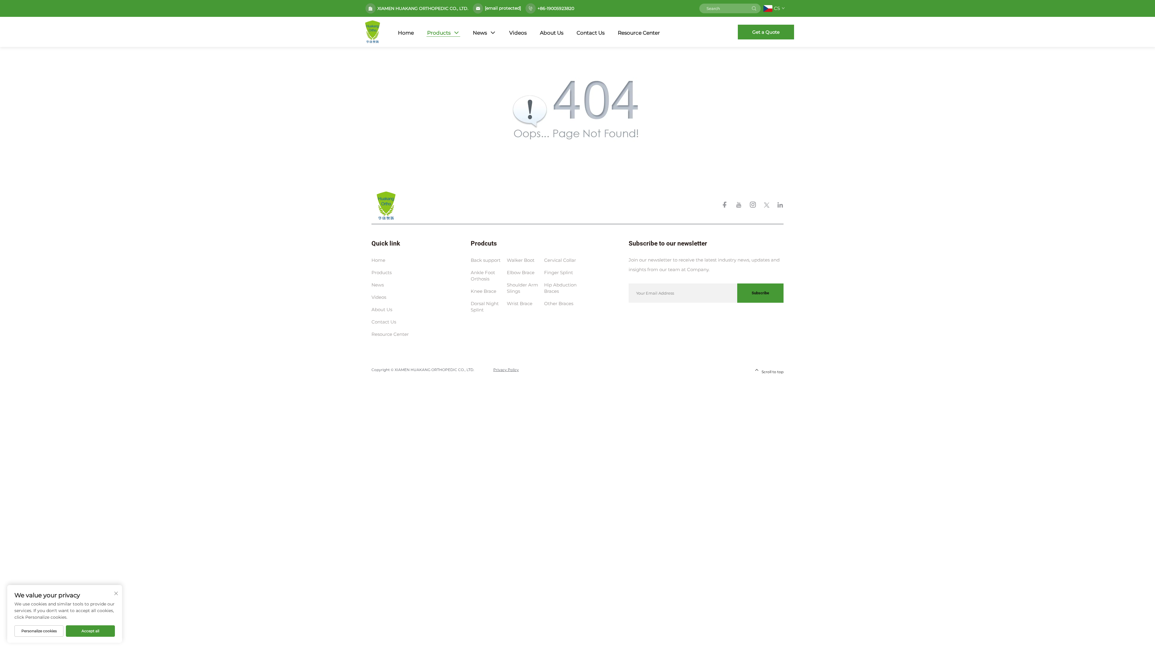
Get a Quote (766, 32)
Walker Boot (520, 260)
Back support (485, 260)
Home (406, 33)
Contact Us (591, 33)
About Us (551, 33)
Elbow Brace (520, 272)
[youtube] (739, 206)
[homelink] (386, 205)
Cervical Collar (560, 260)
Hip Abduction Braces (560, 288)
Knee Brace (483, 291)
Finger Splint (558, 272)
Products (439, 33)
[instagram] (753, 206)
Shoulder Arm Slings (522, 288)
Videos (518, 33)
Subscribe (760, 293)
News (480, 33)
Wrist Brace (519, 303)
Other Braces (558, 303)
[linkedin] (780, 206)
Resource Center (639, 33)
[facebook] (725, 206)
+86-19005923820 (555, 8)
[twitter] (767, 206)
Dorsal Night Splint (485, 307)
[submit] (754, 8)
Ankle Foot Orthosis (483, 276)
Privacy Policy (506, 369)
